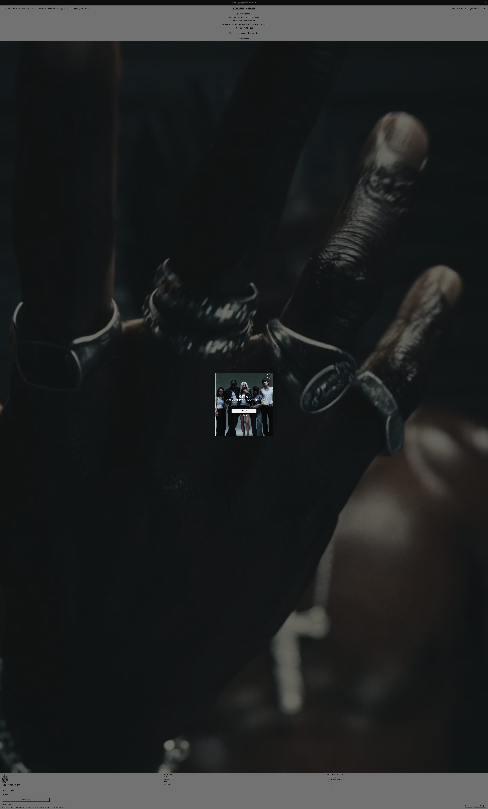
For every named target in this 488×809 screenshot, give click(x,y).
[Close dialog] (269, 376)
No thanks (244, 415)
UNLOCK (244, 411)
